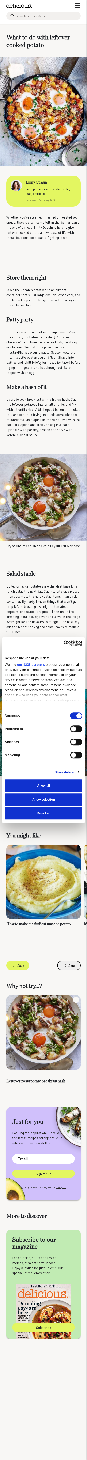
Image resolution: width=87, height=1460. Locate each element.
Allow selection (43, 799)
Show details (64, 772)
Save (20, 965)
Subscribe (43, 1327)
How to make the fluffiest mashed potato (38, 924)
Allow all (43, 785)
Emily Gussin (36, 182)
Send (72, 965)
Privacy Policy (61, 1187)
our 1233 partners (31, 664)
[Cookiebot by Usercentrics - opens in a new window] (63, 643)
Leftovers (31, 200)
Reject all (43, 813)
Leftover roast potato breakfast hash (35, 1081)
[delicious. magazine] (19, 6)
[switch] (76, 728)
